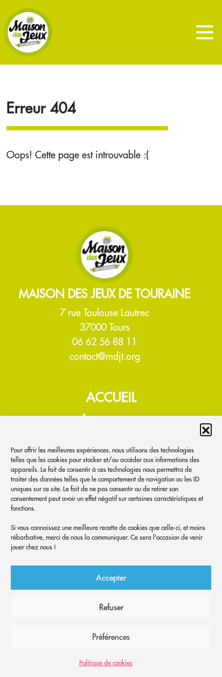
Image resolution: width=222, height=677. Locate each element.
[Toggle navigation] (204, 32)
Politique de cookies (106, 663)
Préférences (111, 637)
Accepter (111, 578)
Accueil (111, 397)
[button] (205, 429)
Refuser (111, 607)
